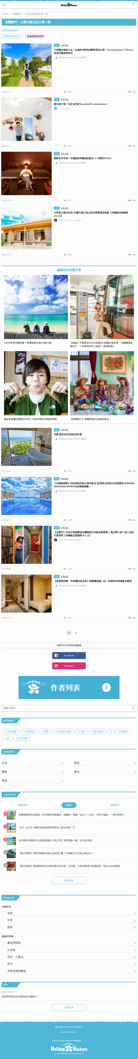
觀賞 (76, 762)
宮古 (10, 963)
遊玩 (76, 771)
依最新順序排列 (12, 36)
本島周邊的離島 (16, 971)
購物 (4, 771)
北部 (10, 913)
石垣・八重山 (15, 956)
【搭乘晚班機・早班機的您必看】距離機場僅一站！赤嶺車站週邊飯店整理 (93, 581)
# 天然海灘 (10, 731)
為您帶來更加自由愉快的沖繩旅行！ (20, 996)
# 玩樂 (81, 731)
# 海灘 (45, 731)
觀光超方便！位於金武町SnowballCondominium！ (81, 104)
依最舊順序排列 (35, 36)
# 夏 (7, 738)
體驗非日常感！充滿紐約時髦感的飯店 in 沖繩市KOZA (82, 158)
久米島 (11, 949)
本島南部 (64, 577)
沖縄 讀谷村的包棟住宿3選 (68, 434)
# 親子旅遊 (97, 731)
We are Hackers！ (69, 1032)
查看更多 (69, 880)
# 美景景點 (29, 731)
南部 (10, 927)
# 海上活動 (22, 738)
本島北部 (64, 99)
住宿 (57, 45)
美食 (4, 780)
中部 (10, 920)
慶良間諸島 (14, 942)
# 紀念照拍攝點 (63, 731)
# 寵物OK (123, 731)
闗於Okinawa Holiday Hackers (69, 1027)
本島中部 (64, 45)
